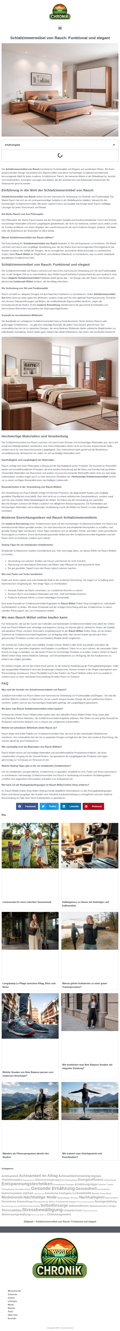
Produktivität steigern (66, 1202)
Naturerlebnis (111, 1198)
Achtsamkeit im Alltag (38, 1176)
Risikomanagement (10, 1206)
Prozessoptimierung (85, 1202)
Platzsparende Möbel (44, 1202)
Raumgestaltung (106, 1201)
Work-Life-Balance (38, 1215)
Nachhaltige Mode (40, 1197)
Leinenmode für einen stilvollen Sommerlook (26, 902)
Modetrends (12, 1197)
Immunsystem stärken (17, 1193)
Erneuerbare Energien (64, 1185)
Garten (11, 1298)
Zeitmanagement (59, 1214)
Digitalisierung (29, 1180)
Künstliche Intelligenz (58, 1193)
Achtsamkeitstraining (74, 1176)
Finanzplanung (8, 1189)
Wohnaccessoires (90, 1211)
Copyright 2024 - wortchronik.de (60, 1328)
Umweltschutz (72, 1210)
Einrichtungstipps (69, 1180)
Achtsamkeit (10, 1176)
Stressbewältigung (42, 1209)
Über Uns (13, 1315)
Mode (11, 1304)
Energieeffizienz (91, 1179)
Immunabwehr (103, 1189)
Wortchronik (14, 1291)
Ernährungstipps (86, 1184)
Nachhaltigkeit (92, 1197)
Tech (10, 1311)
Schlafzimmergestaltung (29, 1206)
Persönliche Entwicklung (17, 1201)
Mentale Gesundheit (101, 1193)
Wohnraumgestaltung (16, 1214)
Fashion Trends (105, 1184)
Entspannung (110, 1180)
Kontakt (12, 1318)
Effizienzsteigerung (47, 1179)
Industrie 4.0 (39, 1193)
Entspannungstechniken (27, 1183)
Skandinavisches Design (102, 1206)
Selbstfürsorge (54, 1205)
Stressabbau (12, 1210)
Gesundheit (86, 1188)
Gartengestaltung (22, 1189)
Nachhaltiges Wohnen (67, 1198)
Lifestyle (12, 1301)
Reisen (11, 1308)
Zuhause (28, 1221)
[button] (60, 28)
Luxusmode (81, 1193)
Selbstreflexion (79, 1205)
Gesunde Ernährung (53, 1188)
